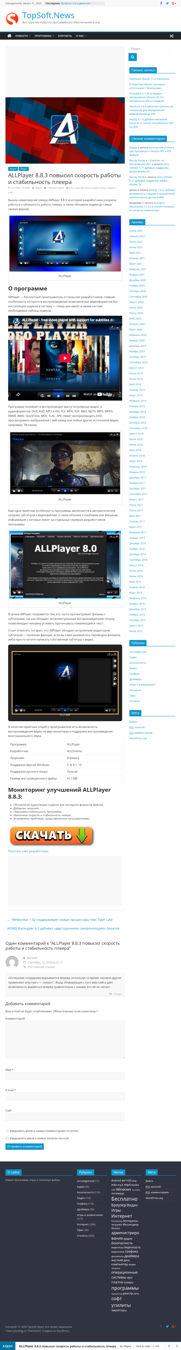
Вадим (133, 147)
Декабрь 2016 (137, 543)
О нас (80, 36)
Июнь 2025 (136, 230)
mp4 (77, 187)
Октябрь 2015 (137, 620)
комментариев (140, 732)
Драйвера (135, 679)
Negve (38, 187)
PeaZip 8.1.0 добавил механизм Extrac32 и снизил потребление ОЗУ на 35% (151, 123)
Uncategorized (138, 651)
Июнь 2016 (136, 576)
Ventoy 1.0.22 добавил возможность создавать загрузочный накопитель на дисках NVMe (152, 193)
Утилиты (134, 701)
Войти (133, 721)
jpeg (134, 1180)
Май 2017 (135, 516)
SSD (113, 1189)
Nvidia (135, 1185)
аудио (128, 1238)
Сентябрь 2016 (138, 559)
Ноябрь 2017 (137, 483)
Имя (9, 1070)
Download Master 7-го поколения (149, 78)
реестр (128, 1293)
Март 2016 (135, 592)
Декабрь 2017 (137, 477)
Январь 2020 (137, 340)
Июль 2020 (136, 307)
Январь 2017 (137, 538)
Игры (116, 1210)
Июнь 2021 (136, 247)
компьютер (119, 1264)
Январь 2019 (137, 406)
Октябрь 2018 (137, 422)
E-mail (10, 1090)
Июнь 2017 (136, 510)
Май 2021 (135, 252)
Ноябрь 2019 (137, 351)
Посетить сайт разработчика (28, 851)
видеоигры (117, 1247)
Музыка (115, 1228)
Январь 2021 (137, 274)
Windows (123, 1189)
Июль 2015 (136, 631)
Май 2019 (135, 384)
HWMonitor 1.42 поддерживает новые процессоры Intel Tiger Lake (60, 920)
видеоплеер (99, 187)
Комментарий (15, 1018)
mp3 (120, 1185)
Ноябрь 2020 (137, 285)
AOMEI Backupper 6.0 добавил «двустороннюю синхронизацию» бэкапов (63, 931)
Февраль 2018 (137, 466)
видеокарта (132, 1247)
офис (130, 1277)
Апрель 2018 (137, 455)
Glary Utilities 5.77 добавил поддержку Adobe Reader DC (149, 167)
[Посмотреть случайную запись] (172, 36)
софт (10, 192)
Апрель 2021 (137, 258)
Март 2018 (135, 461)
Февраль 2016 (137, 598)
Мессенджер (131, 1224)
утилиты (121, 1305)
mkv (71, 187)
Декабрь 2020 (137, 280)
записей (137, 727)
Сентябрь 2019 (138, 362)
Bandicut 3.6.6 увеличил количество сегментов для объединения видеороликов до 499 (151, 110)
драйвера (131, 1256)
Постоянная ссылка (41, 967)
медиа (132, 1264)
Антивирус (117, 1193)
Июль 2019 (136, 373)
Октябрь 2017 (137, 488)
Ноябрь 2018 (137, 417)
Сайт (8, 1110)
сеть (136, 1293)
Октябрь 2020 (137, 291)
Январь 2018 (137, 472)
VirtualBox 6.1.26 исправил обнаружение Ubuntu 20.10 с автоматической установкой (147, 97)
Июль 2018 (136, 439)
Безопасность (137, 662)
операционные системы (124, 1275)
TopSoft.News (48, 15)
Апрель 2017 (137, 521)
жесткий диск (120, 1260)
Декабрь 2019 (137, 346)
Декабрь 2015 (137, 609)
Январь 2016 (137, 603)
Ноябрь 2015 (137, 614)
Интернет (135, 690)
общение (115, 1268)
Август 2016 (136, 565)
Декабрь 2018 (137, 411)
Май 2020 (135, 318)
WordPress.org (138, 738)
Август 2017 (136, 499)
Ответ (118, 994)
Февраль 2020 (137, 335)
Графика (134, 673)
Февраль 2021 (137, 269)
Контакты (65, 36)
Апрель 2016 (137, 587)
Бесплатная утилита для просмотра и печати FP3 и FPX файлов (151, 151)
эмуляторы (119, 1310)
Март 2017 (135, 527)
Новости (21, 36)
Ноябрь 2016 (137, 548)
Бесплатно (86, 187)
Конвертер (116, 1221)
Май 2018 (135, 450)
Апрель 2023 (137, 236)
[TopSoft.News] (9, 36)
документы (117, 1256)
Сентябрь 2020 (138, 296)
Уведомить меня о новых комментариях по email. (44, 1131)
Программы (43, 36)
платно (117, 1282)
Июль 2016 (136, 570)
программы (125, 1288)
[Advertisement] (65, 71)
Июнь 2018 (136, 444)
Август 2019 (136, 368)
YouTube (136, 1190)
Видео (24, 168)
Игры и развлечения (142, 684)
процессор (116, 1293)
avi (123, 1180)
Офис (132, 695)
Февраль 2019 (137, 400)
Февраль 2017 (137, 532)
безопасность (122, 1243)
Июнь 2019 (136, 378)
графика (131, 1251)
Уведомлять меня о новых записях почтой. (39, 1138)
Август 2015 (136, 625)
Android (116, 1180)
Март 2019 (135, 395)
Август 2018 (136, 433)
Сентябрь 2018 (138, 428)
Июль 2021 (136, 241)
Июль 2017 (136, 505)
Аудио (13, 168)
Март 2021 (135, 263)
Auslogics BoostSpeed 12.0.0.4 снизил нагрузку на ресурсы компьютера (151, 206)
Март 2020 (135, 329)
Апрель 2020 (137, 324)
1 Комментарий (55, 187)
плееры (111, 187)
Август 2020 (136, 302)
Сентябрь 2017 (138, 494)
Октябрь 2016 (137, 554)
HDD (129, 1180)
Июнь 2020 (136, 313)
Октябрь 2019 (137, 357)
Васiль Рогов (137, 177)
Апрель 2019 (137, 389)
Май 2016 (135, 581)
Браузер (118, 1204)
